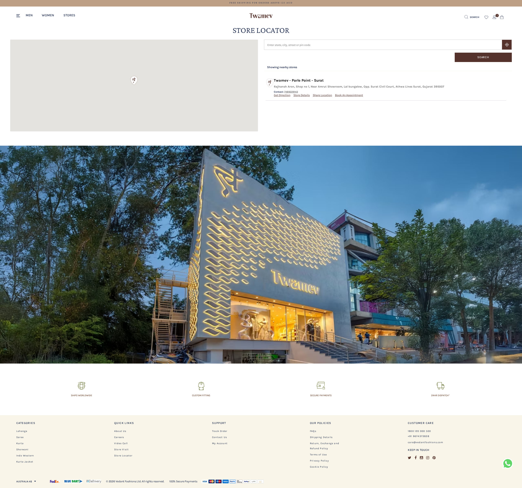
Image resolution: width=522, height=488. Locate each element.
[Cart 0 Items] (502, 18)
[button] (31, 15)
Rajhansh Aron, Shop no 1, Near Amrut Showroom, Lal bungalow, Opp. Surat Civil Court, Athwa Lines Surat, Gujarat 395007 (359, 86)
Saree (20, 437)
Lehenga (21, 431)
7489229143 (291, 91)
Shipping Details (321, 437)
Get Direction (282, 95)
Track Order (219, 431)
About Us (120, 431)
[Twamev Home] (261, 16)
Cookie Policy (319, 466)
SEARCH (483, 57)
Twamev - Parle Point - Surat (299, 80)
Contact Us (219, 437)
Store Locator (123, 455)
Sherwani (22, 449)
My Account (220, 443)
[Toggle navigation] (18, 16)
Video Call (121, 443)
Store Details (301, 95)
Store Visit (121, 449)
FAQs (313, 431)
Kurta (20, 443)
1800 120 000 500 (419, 431)
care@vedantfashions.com (425, 442)
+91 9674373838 (418, 436)
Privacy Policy (319, 460)
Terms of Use (318, 454)
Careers (119, 437)
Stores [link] (69, 15)
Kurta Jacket (24, 461)
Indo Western (25, 455)
